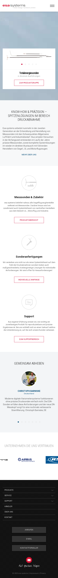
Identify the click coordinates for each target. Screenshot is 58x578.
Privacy (43, 573)
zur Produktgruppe (29, 83)
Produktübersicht (29, 220)
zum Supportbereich (29, 339)
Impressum (34, 573)
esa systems (23, 573)
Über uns (8, 512)
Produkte (9, 490)
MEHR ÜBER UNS (29, 154)
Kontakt (8, 517)
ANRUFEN (29, 530)
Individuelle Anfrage (29, 280)
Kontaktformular (29, 548)
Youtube (29, 560)
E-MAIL (29, 539)
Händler (8, 506)
